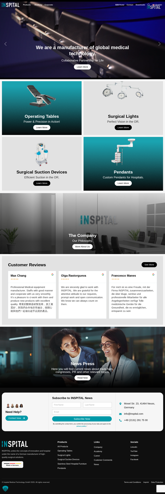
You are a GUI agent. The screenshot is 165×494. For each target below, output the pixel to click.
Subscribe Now (82, 419)
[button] (5, 44)
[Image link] (15, 444)
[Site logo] (10, 5)
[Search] (148, 4)
